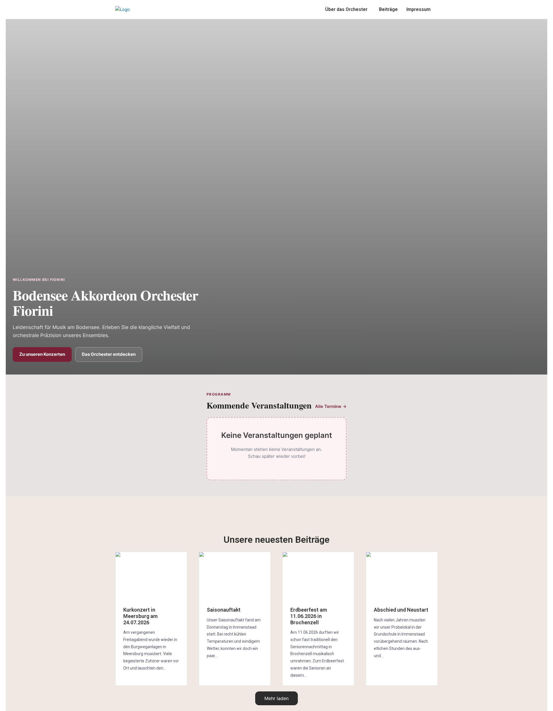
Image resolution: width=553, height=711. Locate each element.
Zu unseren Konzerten (42, 354)
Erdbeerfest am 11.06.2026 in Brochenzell (308, 616)
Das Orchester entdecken (109, 354)
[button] (348, 9)
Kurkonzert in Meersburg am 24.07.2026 (140, 616)
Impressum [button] (418, 9)
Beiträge (388, 9)
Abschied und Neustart (401, 610)
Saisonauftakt (223, 610)
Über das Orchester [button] (346, 9)
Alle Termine (330, 406)
